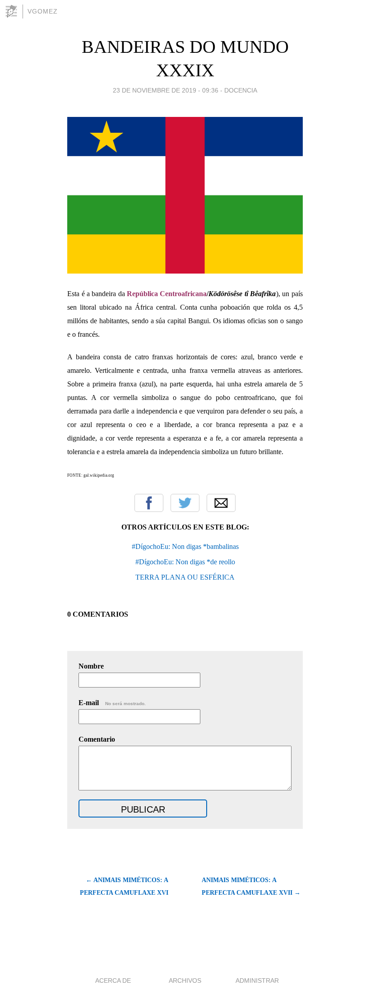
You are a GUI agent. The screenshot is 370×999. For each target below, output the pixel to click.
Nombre (91, 666)
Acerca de (113, 980)
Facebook (148, 503)
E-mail (112, 702)
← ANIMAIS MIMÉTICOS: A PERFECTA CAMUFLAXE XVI (124, 886)
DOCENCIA (240, 90)
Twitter (185, 503)
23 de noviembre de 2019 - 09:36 (165, 90)
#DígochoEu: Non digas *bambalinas (185, 546)
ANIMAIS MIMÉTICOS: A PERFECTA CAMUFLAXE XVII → (251, 886)
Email (221, 503)
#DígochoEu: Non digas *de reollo (185, 562)
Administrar (257, 980)
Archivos (185, 980)
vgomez (43, 11)
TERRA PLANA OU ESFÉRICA (185, 577)
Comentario (97, 739)
